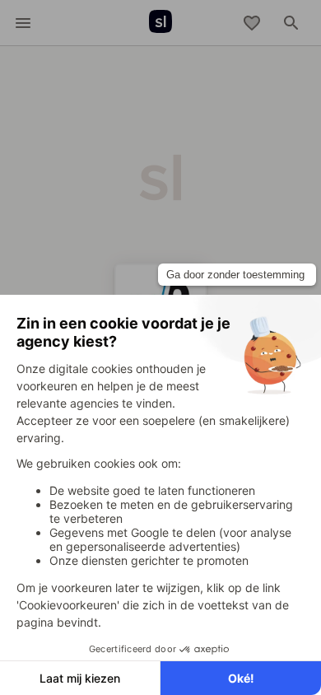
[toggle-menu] (23, 23)
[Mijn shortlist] (252, 23)
